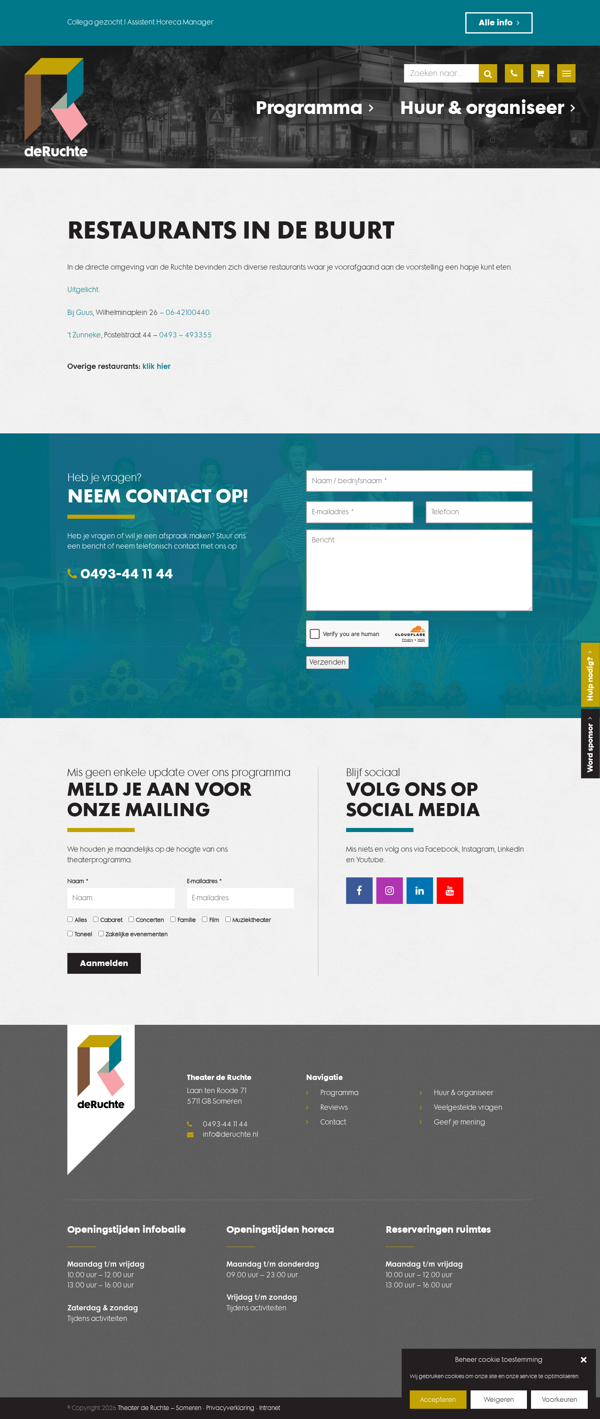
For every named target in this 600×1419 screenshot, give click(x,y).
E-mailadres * (204, 881)
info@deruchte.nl (229, 1134)
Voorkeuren (559, 1399)
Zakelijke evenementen (137, 934)
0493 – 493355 (185, 335)
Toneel (83, 934)
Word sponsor (590, 747)
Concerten (150, 920)
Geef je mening (459, 1122)
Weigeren (499, 1399)
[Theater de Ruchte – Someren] (56, 107)
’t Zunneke (84, 335)
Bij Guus (80, 312)
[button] (584, 1360)
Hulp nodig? (590, 678)
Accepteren (438, 1399)
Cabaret (111, 920)
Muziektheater (252, 920)
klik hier (156, 366)
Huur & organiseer (482, 108)
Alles (81, 920)
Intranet (269, 1408)
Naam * (78, 881)
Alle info (496, 22)
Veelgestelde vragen (468, 1107)
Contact (333, 1122)
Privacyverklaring (230, 1408)
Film (214, 920)
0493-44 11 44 (125, 573)
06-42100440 (188, 312)
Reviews (334, 1107)
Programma (309, 108)
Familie (187, 920)
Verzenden (327, 662)
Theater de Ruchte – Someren (159, 1408)
